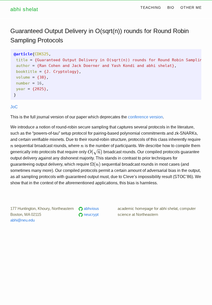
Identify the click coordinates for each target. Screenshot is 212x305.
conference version (145, 117)
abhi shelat (24, 9)
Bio (170, 7)
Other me (191, 7)
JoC (14, 107)
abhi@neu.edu (22, 220)
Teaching (150, 7)
